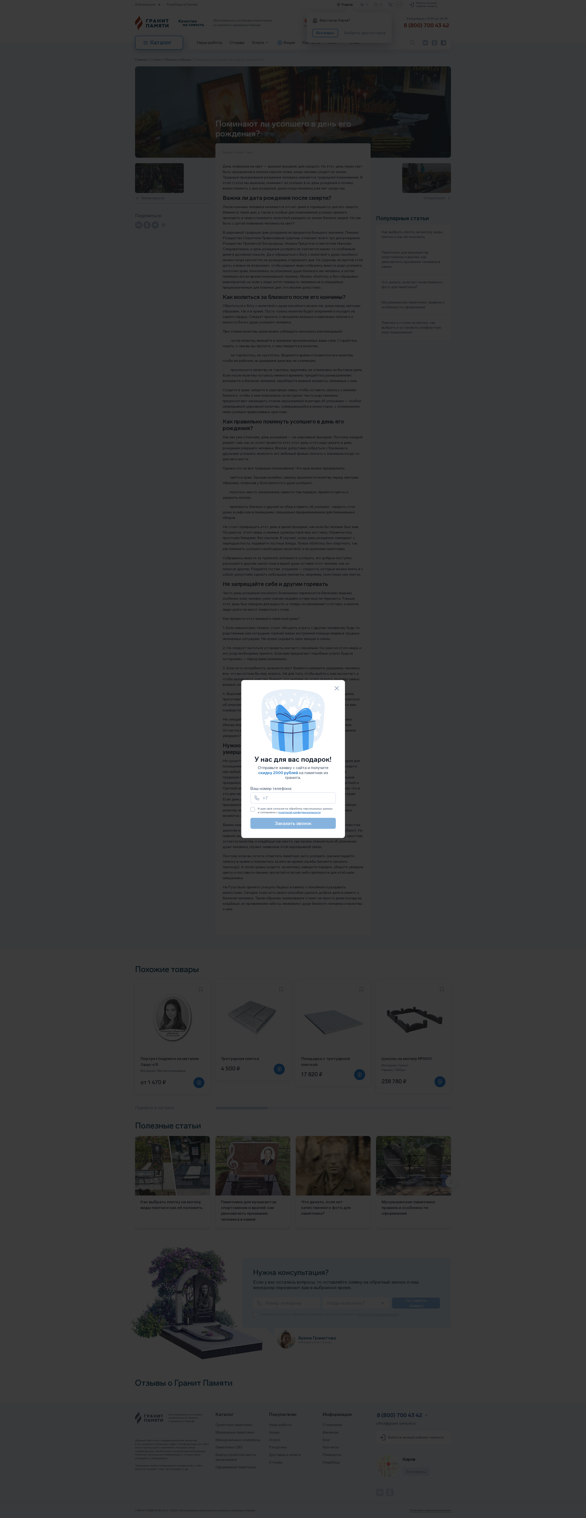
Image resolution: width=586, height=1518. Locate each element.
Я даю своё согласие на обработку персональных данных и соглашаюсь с (295, 810)
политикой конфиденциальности (299, 812)
